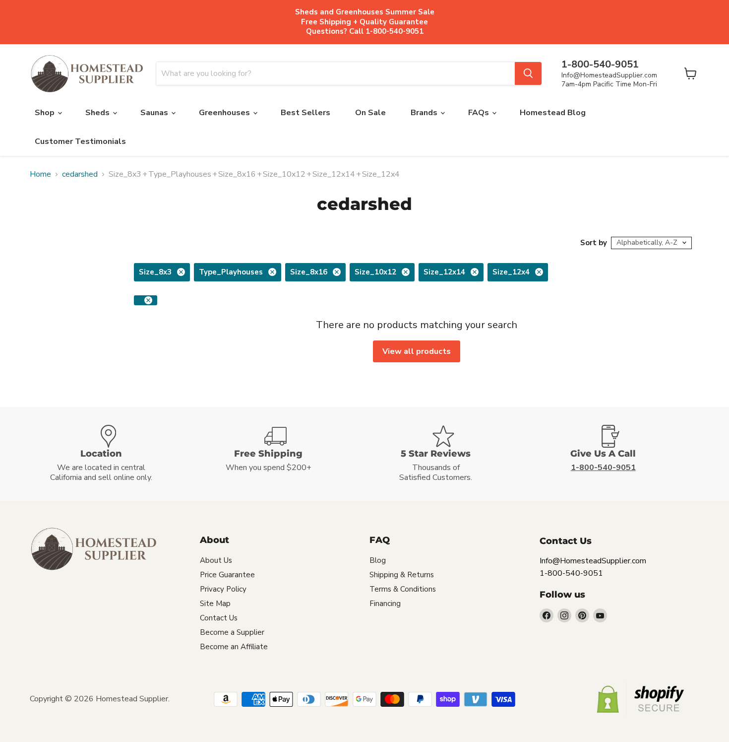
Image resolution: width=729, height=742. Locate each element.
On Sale (370, 112)
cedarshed (80, 174)
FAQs (479, 112)
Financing (385, 603)
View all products (416, 351)
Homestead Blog (553, 112)
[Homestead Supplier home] (87, 74)
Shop (46, 112)
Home (40, 174)
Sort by (593, 243)
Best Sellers (305, 112)
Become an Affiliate (234, 647)
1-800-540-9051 (571, 573)
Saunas (155, 112)
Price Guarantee (227, 575)
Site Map (215, 603)
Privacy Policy (223, 589)
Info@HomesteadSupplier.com (609, 75)
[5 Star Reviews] (448, 454)
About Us (216, 560)
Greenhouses (225, 112)
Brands (425, 112)
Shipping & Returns (401, 575)
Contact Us (219, 618)
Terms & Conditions (402, 589)
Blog (377, 560)
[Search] (528, 73)
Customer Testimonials (80, 141)
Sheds (98, 112)
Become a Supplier (232, 632)
